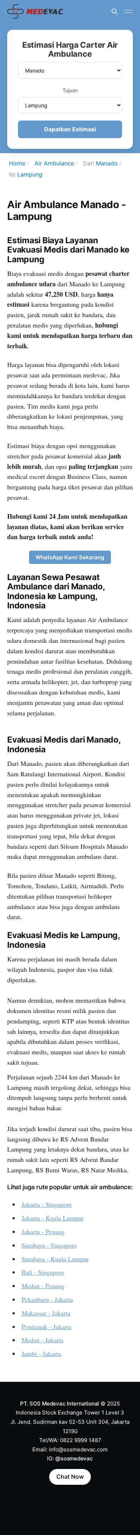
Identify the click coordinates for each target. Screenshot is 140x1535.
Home (17, 163)
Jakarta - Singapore (47, 1204)
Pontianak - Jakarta (46, 1326)
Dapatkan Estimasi (70, 129)
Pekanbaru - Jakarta (47, 1299)
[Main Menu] (128, 11)
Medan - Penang (43, 1285)
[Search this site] (114, 11)
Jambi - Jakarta (41, 1353)
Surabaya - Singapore (49, 1245)
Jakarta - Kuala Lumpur (53, 1218)
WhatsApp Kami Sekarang (70, 557)
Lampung (29, 174)
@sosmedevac (74, 1458)
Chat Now (69, 1476)
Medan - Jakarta (43, 1340)
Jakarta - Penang (43, 1231)
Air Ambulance (54, 163)
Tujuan (70, 90)
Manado (107, 163)
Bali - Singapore (43, 1272)
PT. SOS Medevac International (59, 1403)
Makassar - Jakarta (46, 1313)
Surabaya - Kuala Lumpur (55, 1258)
